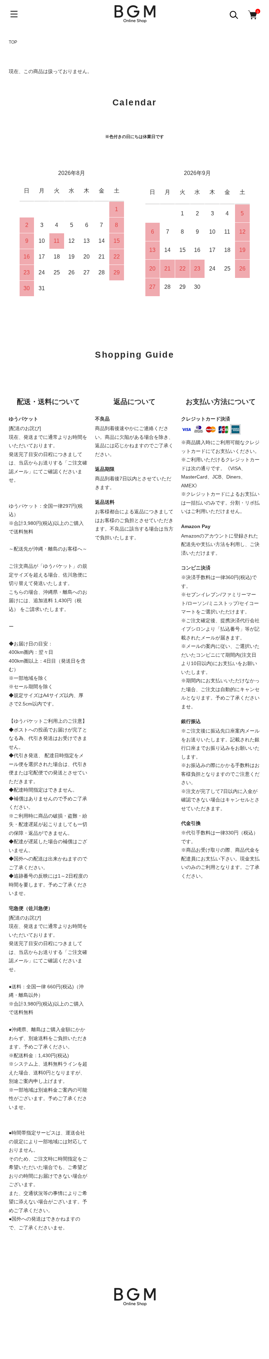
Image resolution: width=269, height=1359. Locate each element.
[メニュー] (14, 14)
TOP (13, 42)
